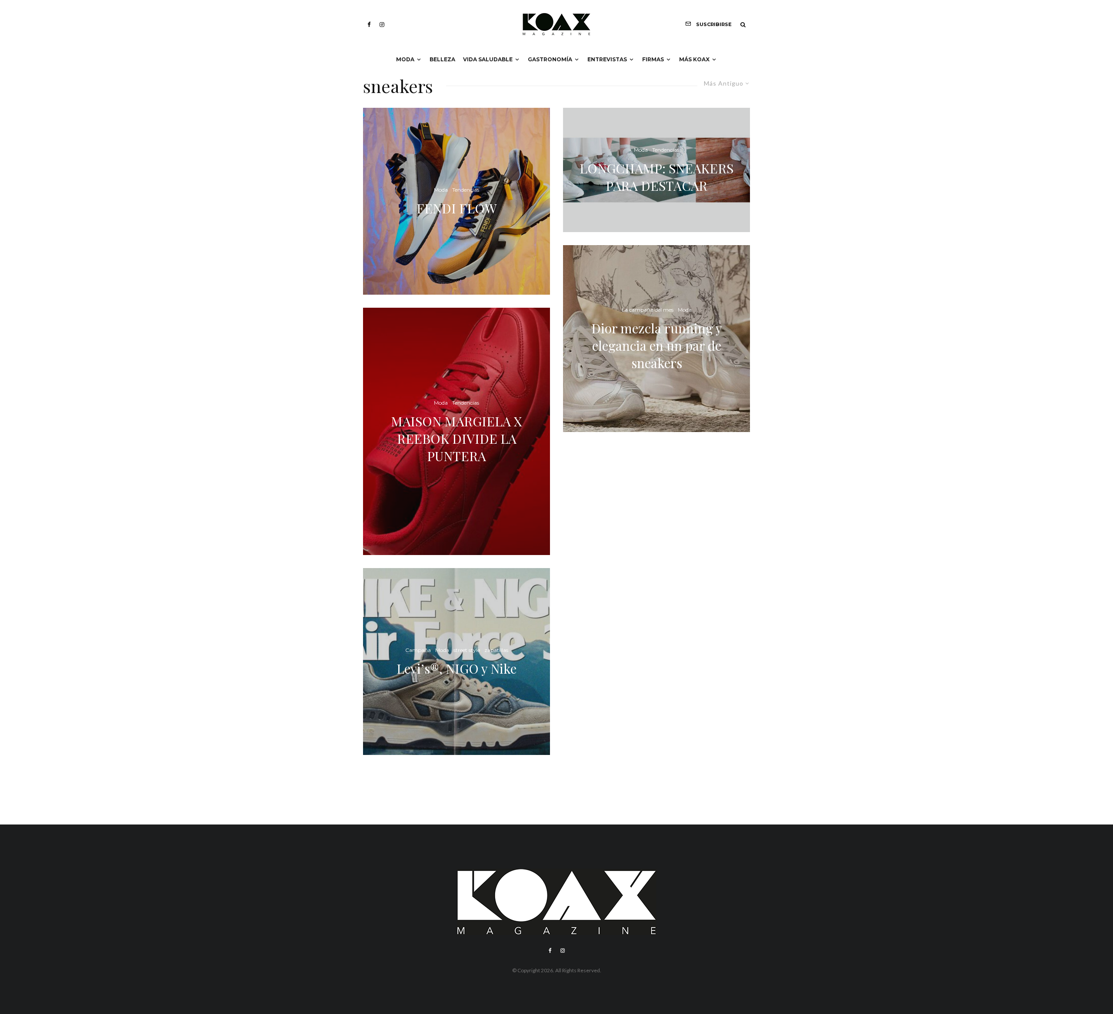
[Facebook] (369, 24)
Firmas (653, 59)
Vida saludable (488, 59)
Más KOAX (694, 59)
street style (466, 650)
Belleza (442, 59)
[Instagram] (382, 24)
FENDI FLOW (457, 208)
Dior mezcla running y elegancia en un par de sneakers (656, 345)
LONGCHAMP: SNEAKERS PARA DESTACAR (656, 177)
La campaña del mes (647, 309)
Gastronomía (550, 59)
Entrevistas (607, 59)
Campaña (418, 650)
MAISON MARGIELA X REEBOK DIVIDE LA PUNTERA (456, 438)
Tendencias (465, 189)
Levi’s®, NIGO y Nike (457, 668)
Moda (405, 59)
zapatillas (496, 650)
